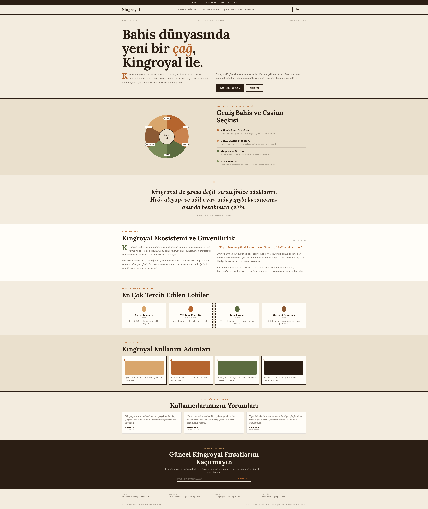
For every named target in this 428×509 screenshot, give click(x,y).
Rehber (249, 9)
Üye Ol (299, 9)
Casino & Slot (210, 9)
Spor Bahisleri (187, 9)
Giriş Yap (254, 88)
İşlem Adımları (232, 9)
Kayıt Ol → (244, 479)
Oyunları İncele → (230, 88)
